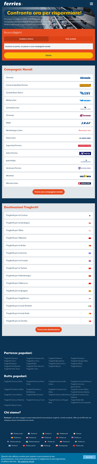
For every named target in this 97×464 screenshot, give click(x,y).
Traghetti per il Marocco (17, 283)
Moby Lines (11, 100)
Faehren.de (64, 433)
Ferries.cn (62, 437)
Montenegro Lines (14, 130)
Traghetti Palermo (55, 358)
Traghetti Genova (11, 358)
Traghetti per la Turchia (16, 321)
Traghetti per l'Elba (14, 230)
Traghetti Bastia (54, 366)
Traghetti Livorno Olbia (79, 389)
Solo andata (71, 39)
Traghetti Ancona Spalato (81, 403)
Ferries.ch (51, 441)
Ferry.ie (78, 433)
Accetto (89, 457)
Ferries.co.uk (18, 433)
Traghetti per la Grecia (16, 253)
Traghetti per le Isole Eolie (17, 313)
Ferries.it (48, 433)
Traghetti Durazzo (77, 358)
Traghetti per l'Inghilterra (17, 298)
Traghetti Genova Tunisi (35, 400)
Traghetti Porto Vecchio (35, 366)
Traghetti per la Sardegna (18, 223)
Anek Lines (11, 138)
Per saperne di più (26, 461)
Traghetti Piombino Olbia (13, 389)
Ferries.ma (79, 446)
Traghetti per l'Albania (16, 238)
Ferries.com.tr (30, 446)
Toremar (10, 115)
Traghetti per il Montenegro (18, 276)
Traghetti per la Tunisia (16, 268)
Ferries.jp (47, 446)
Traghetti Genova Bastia (80, 392)
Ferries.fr (34, 433)
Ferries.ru (78, 437)
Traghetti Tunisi (10, 361)
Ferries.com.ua (34, 441)
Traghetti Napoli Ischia (12, 405)
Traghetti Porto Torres (12, 369)
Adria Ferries (12, 153)
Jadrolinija (11, 160)
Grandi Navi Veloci (14, 93)
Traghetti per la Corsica (17, 215)
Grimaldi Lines (12, 108)
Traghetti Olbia (76, 364)
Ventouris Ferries (13, 168)
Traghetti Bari (31, 364)
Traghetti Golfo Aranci (56, 364)
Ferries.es (17, 437)
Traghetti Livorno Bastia (13, 395)
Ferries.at (66, 441)
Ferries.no (32, 437)
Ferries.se (81, 441)
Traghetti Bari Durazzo (34, 395)
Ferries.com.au (15, 441)
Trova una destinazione (48, 329)
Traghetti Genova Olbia (13, 381)
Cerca (48, 55)
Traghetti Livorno (32, 361)
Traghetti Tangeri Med (79, 361)
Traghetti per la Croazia (17, 260)
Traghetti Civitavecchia (35, 358)
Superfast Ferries (13, 145)
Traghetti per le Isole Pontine (19, 306)
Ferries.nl (48, 437)
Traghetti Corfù (32, 369)
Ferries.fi (15, 446)
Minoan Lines (12, 183)
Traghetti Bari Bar (77, 400)
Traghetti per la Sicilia (16, 245)
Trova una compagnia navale (48, 192)
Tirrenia (9, 77)
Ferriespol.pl (63, 446)
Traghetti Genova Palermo (14, 400)
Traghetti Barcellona (56, 361)
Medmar (10, 176)
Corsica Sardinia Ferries (17, 85)
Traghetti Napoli (10, 364)
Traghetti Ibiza (76, 366)
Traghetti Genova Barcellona (59, 395)
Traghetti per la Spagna (17, 291)
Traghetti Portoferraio (12, 366)
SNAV (8, 123)
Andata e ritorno (26, 39)
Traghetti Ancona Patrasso (81, 381)
